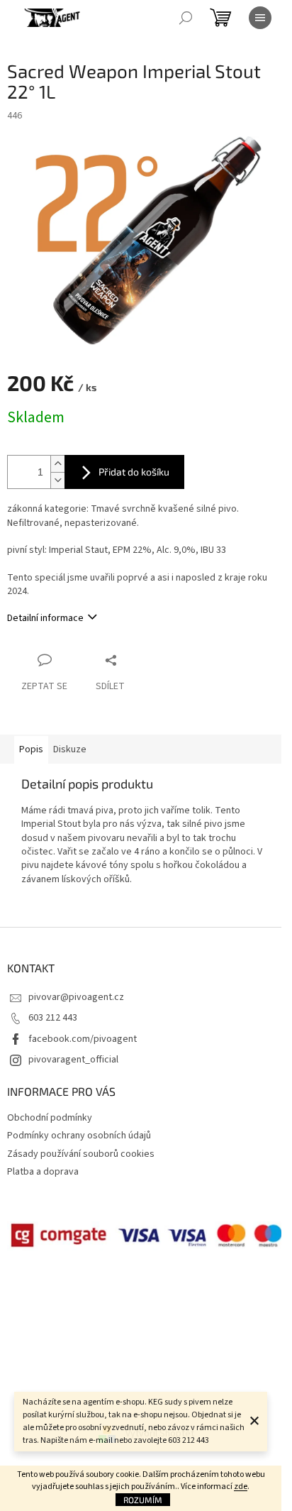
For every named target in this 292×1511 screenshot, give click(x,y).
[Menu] (260, 18)
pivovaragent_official (73, 1060)
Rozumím (142, 1500)
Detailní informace (45, 618)
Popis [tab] (31, 749)
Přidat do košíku (134, 472)
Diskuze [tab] (69, 749)
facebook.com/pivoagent (82, 1039)
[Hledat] (186, 18)
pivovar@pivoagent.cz (76, 997)
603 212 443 (52, 1018)
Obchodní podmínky (49, 1118)
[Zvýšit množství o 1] (57, 464)
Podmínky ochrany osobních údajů (79, 1135)
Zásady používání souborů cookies (81, 1154)
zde (240, 1486)
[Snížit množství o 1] (57, 480)
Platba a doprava (43, 1172)
